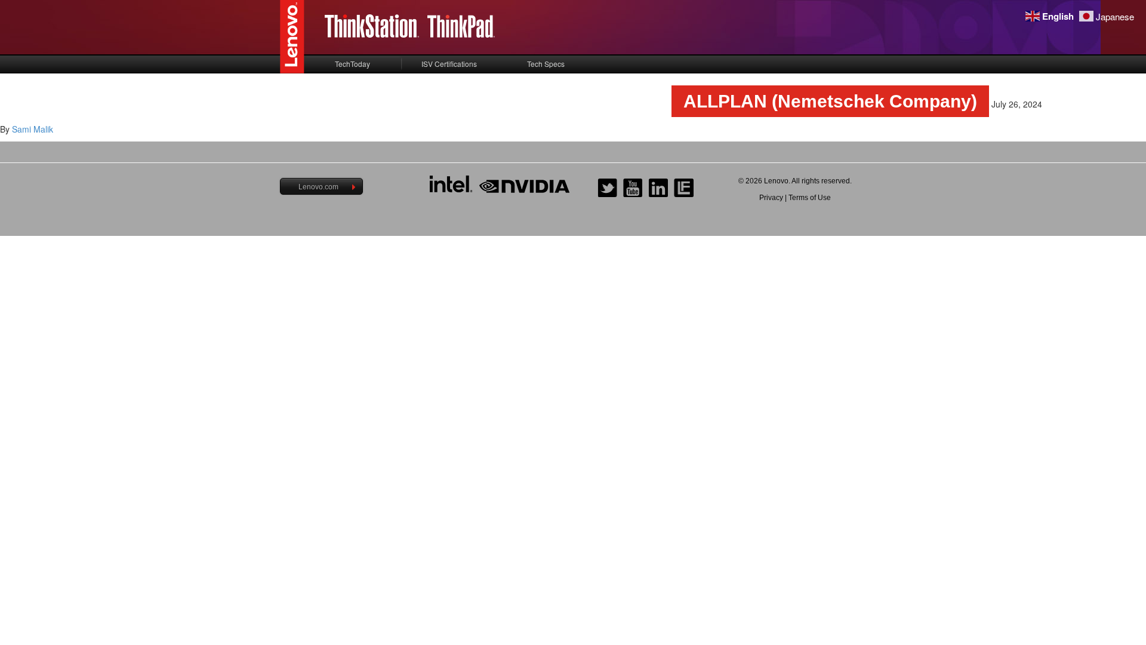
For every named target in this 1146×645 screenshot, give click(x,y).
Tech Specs (546, 64)
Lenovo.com (318, 187)
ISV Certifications (449, 64)
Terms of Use (809, 198)
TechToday (352, 64)
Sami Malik (32, 129)
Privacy (771, 198)
